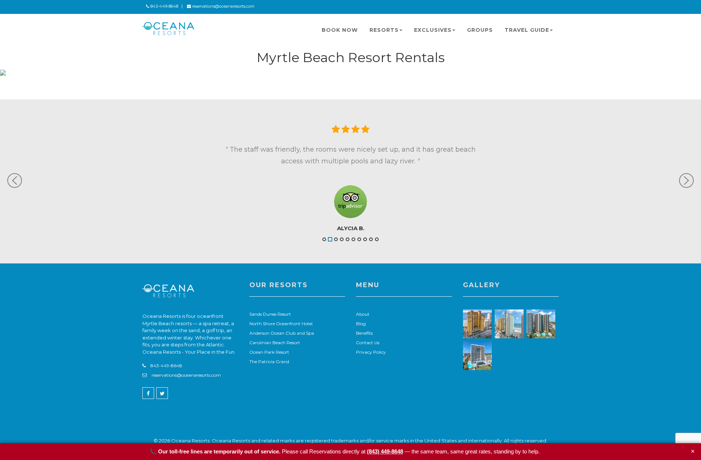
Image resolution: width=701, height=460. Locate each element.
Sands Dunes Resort (270, 314)
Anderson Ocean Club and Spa (281, 333)
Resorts (384, 30)
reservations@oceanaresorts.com (222, 6)
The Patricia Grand (269, 361)
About (362, 314)
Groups (480, 30)
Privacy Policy (371, 352)
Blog (361, 323)
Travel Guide (527, 30)
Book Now (340, 30)
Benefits (364, 333)
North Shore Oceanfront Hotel (281, 323)
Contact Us (367, 342)
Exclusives (433, 30)
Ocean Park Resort (269, 352)
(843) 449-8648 (385, 451)
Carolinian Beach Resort (274, 342)
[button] (57, 179)
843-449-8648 (163, 6)
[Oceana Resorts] (168, 28)
